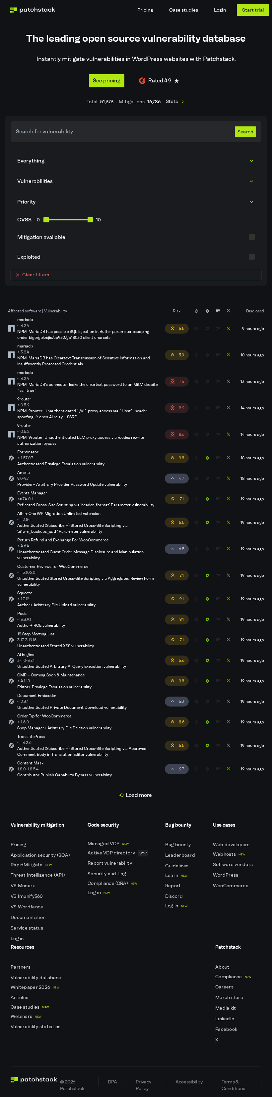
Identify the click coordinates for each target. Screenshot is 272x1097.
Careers (225, 987)
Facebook (226, 1029)
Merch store (229, 997)
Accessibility (188, 1082)
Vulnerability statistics (36, 1026)
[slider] (46, 219)
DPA (112, 1082)
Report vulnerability (110, 863)
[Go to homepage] (34, 1081)
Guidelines (177, 866)
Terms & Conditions (233, 1082)
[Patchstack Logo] (32, 10)
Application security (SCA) (41, 855)
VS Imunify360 (27, 896)
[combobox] (136, 181)
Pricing (145, 10)
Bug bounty (178, 844)
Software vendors (233, 864)
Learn (176, 875)
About (223, 967)
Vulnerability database (36, 978)
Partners (21, 967)
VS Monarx (23, 886)
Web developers (232, 844)
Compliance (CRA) (112, 883)
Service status (27, 928)
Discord (174, 896)
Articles (20, 997)
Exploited (28, 257)
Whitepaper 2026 (35, 987)
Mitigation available (41, 237)
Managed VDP (108, 843)
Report (173, 886)
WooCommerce (231, 886)
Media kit (226, 1008)
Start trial (253, 10)
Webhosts (229, 854)
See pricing (106, 80)
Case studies (183, 10)
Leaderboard (180, 855)
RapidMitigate (31, 865)
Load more (139, 795)
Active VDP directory (117, 853)
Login (220, 10)
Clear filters (35, 275)
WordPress (226, 875)
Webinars (26, 1016)
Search (245, 132)
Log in (18, 938)
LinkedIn (225, 1019)
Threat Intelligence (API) (38, 875)
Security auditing (107, 874)
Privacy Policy (143, 1082)
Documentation (29, 917)
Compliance (233, 977)
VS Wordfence (27, 907)
